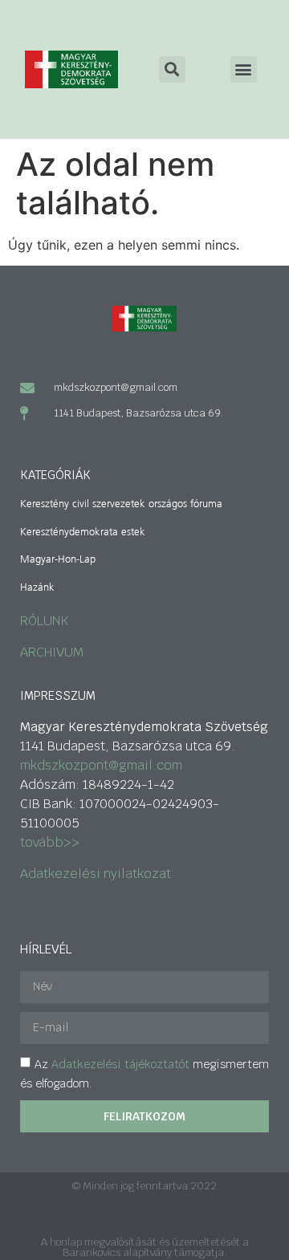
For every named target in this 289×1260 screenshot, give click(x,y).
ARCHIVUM (51, 652)
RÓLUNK (44, 620)
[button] (243, 69)
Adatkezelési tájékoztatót (120, 1064)
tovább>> (49, 842)
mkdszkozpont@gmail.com (101, 765)
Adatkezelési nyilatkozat (95, 873)
